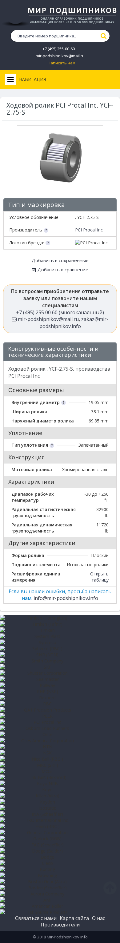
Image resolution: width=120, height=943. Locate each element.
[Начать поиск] (104, 36)
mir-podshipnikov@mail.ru (60, 56)
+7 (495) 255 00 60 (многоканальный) (60, 312)
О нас (98, 918)
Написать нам (61, 63)
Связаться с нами (36, 918)
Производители (60, 924)
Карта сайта (74, 918)
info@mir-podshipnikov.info (66, 598)
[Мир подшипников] (60, 16)
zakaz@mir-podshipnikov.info (74, 323)
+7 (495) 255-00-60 (58, 49)
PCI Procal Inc (89, 230)
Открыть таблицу (99, 577)
